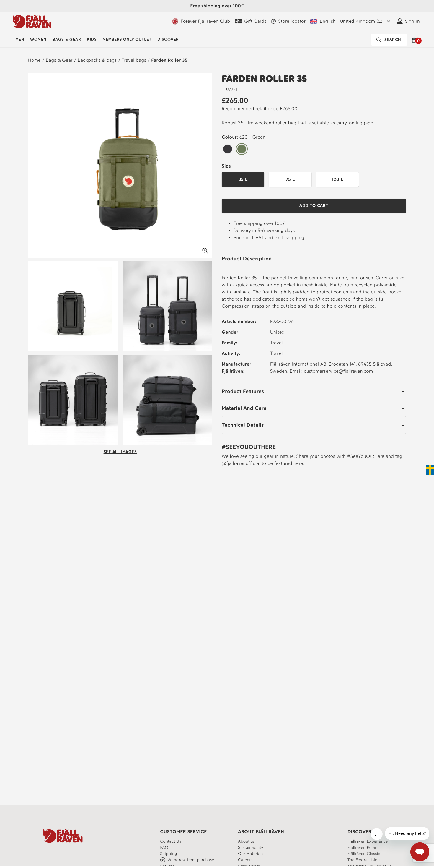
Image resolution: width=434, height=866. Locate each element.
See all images (120, 451)
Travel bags (134, 60)
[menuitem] (19, 40)
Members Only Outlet (126, 39)
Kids (92, 39)
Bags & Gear (67, 39)
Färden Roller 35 (169, 60)
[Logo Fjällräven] (32, 21)
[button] (415, 39)
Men (19, 39)
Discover (168, 39)
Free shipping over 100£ (259, 223)
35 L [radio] (243, 179)
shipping (295, 237)
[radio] (228, 149)
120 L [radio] (337, 179)
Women (38, 39)
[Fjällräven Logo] (63, 835)
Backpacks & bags (97, 60)
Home (34, 60)
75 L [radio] (290, 179)
